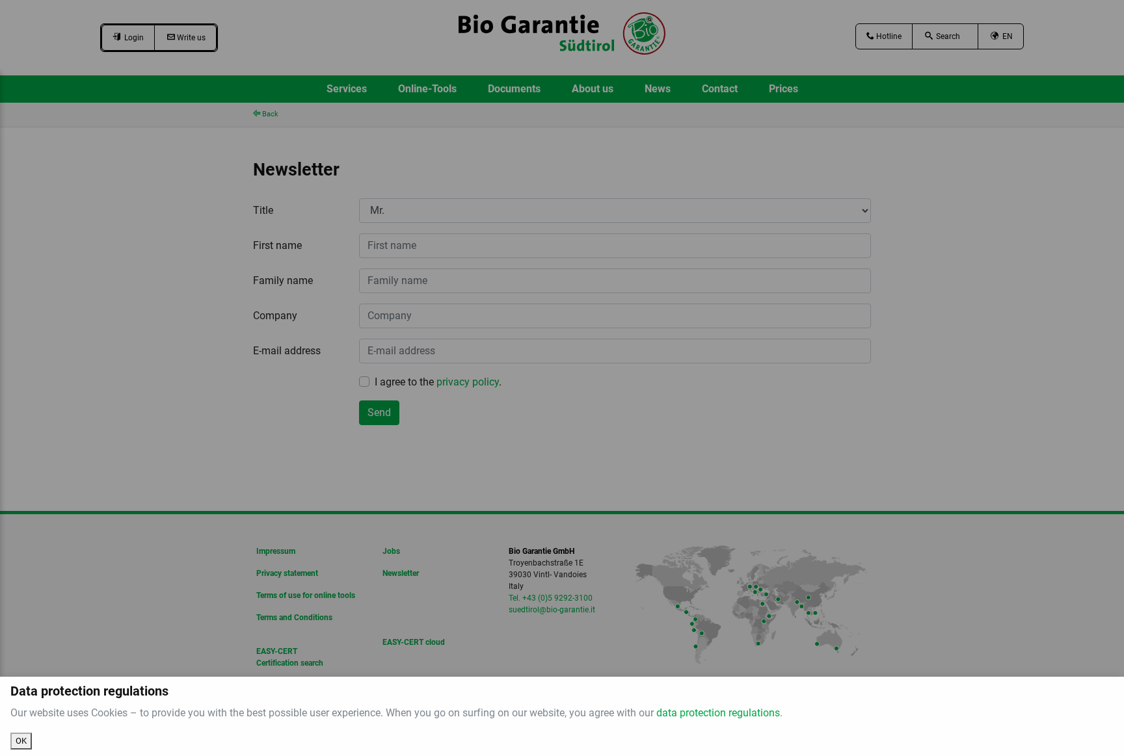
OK (21, 741)
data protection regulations (718, 713)
